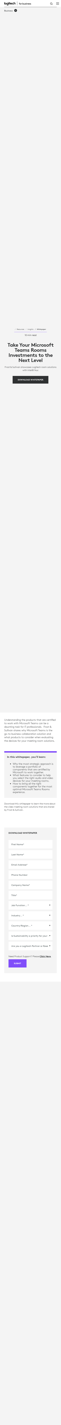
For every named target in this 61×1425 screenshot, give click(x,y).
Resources (20, 329)
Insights (30, 329)
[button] (10, 11)
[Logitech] (19, 3)
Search (51, 3)
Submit (17, 963)
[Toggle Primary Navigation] (57, 3)
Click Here (45, 956)
